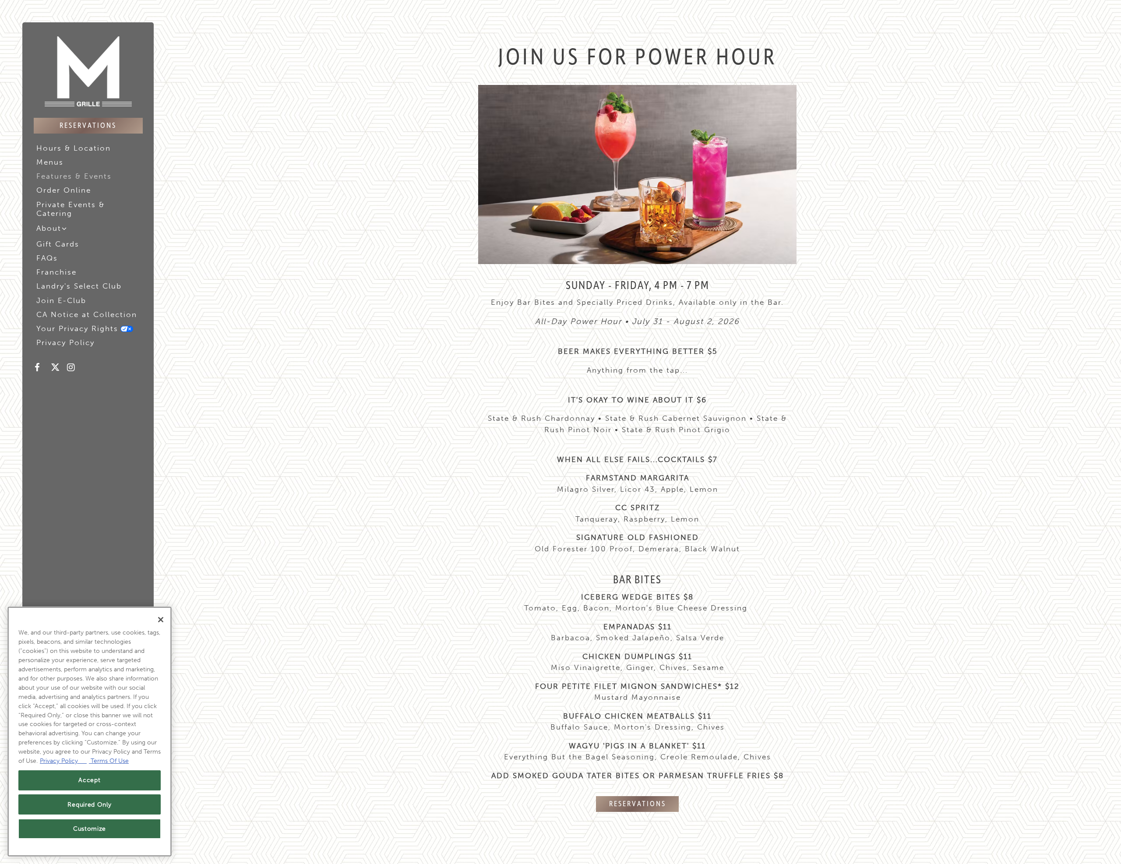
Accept (89, 780)
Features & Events (74, 176)
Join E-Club (62, 300)
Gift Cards (57, 244)
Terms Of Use (109, 761)
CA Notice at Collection (88, 314)
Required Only (89, 804)
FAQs (47, 258)
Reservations (88, 126)
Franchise (57, 271)
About (48, 228)
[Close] (160, 619)
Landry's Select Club (80, 285)
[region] (89, 732)
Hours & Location (73, 148)
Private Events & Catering (70, 209)
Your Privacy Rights (86, 328)
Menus (49, 162)
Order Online (65, 189)
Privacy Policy (66, 342)
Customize (89, 828)
